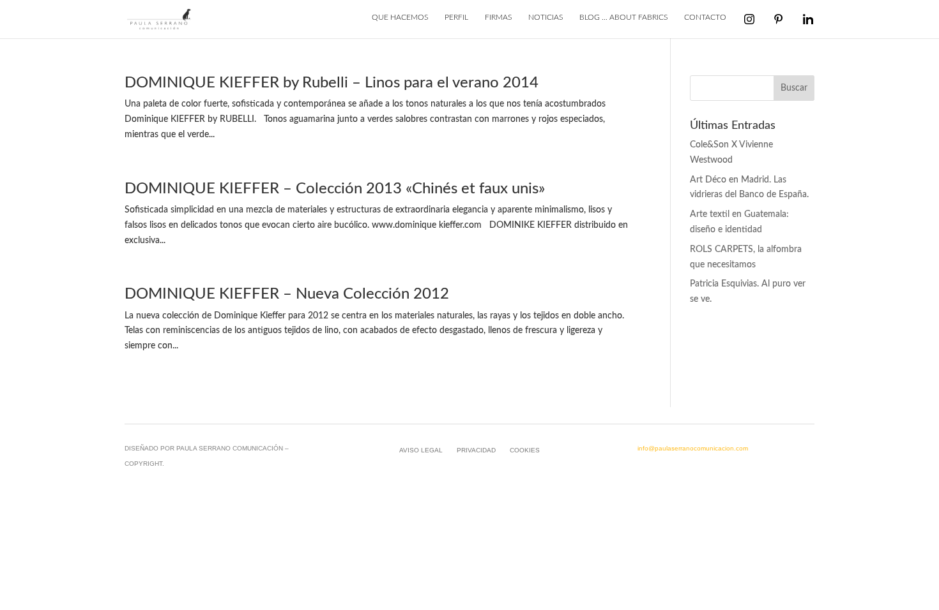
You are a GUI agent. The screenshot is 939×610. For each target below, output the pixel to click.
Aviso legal (421, 450)
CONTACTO (705, 17)
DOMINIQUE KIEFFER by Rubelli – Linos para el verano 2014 (331, 83)
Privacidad (476, 450)
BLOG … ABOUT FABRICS (623, 17)
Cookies (525, 450)
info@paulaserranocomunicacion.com (692, 448)
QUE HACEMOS (400, 17)
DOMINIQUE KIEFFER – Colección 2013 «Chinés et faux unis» (335, 189)
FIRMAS (498, 17)
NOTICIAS (545, 17)
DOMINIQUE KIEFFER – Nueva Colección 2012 (287, 294)
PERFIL (456, 17)
